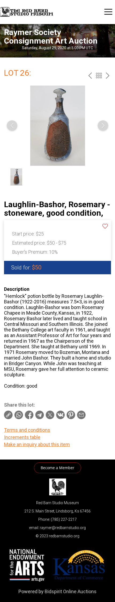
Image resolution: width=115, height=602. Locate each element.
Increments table (22, 437)
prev (90, 75)
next (107, 75)
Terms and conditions (27, 430)
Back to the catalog (98, 75)
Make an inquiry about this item (37, 444)
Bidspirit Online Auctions (71, 591)
